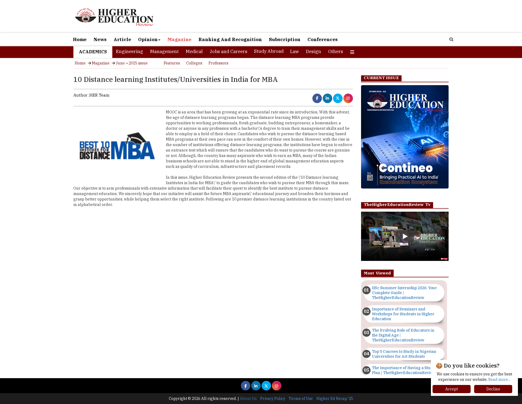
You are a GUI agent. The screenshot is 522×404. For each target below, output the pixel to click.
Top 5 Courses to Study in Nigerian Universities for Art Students (404, 354)
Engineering (129, 51)
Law (294, 51)
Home (79, 39)
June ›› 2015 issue (132, 63)
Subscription (284, 39)
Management (164, 51)
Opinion (148, 39)
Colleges (194, 63)
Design (313, 51)
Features (172, 63)
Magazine (179, 39)
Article (122, 39)
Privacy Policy (272, 398)
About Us (248, 398)
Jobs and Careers (228, 51)
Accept (451, 389)
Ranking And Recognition (230, 39)
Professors (218, 63)
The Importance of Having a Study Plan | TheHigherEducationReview (404, 370)
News (100, 39)
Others (335, 51)
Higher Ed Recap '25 (334, 398)
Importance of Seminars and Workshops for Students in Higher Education (403, 314)
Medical (194, 51)
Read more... (499, 379)
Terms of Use (301, 398)
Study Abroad (269, 51)
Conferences (322, 39)
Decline (493, 389)
